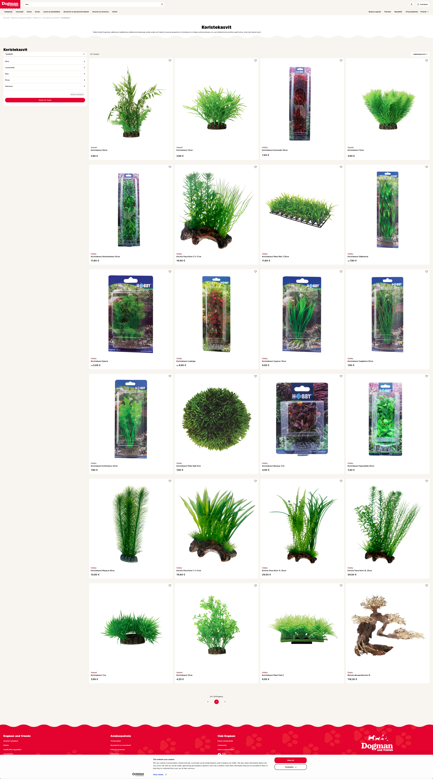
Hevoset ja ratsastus (100, 12)
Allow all (290, 760)
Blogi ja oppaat (375, 12)
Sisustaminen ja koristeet (51, 18)
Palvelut (387, 12)
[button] (208, 702)
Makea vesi (37, 18)
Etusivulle (6, 18)
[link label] (10, 4)
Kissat (37, 12)
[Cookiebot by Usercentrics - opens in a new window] (138, 774)
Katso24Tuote (45, 100)
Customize (289, 767)
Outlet (114, 12)
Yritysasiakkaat (411, 12)
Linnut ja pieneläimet (51, 12)
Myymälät (398, 12)
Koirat (29, 12)
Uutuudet (19, 12)
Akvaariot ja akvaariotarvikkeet (76, 12)
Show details (158, 775)
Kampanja (8, 12)
